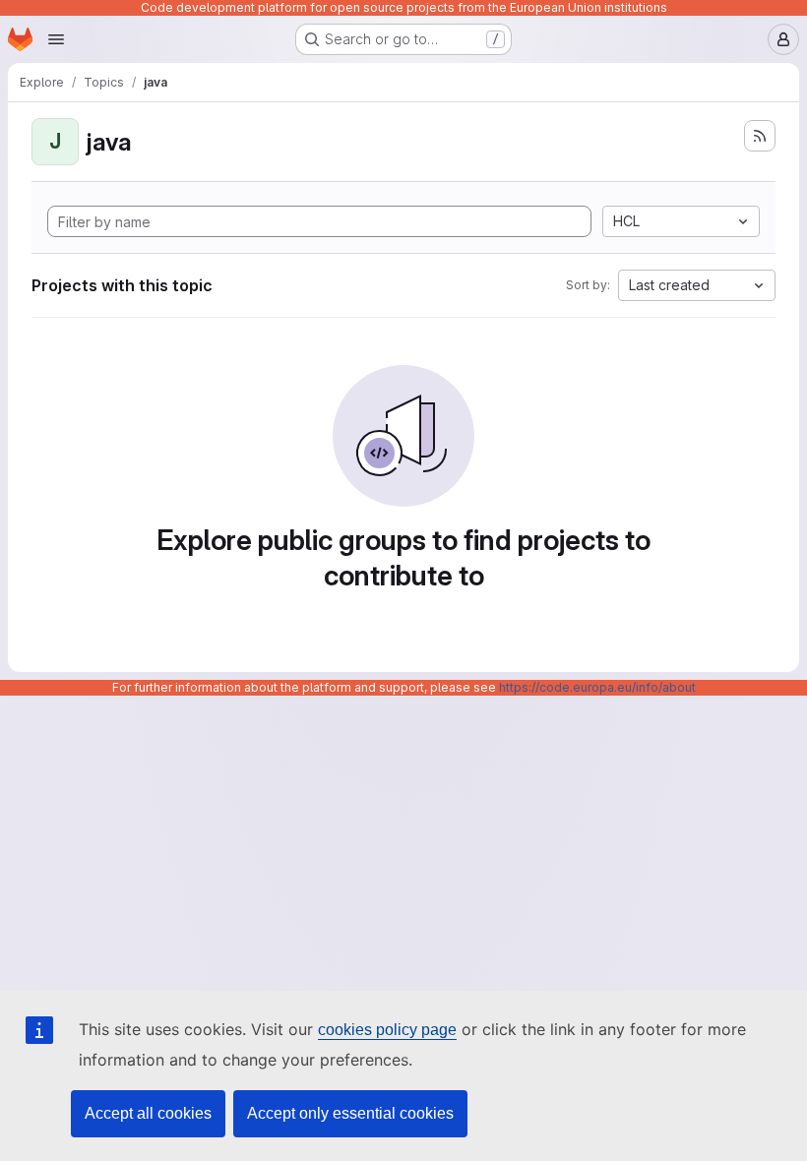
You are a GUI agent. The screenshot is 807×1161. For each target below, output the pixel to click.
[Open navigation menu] (56, 39)
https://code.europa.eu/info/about (597, 687)
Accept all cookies (148, 1113)
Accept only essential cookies (350, 1113)
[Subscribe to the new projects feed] (760, 136)
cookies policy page (387, 1029)
